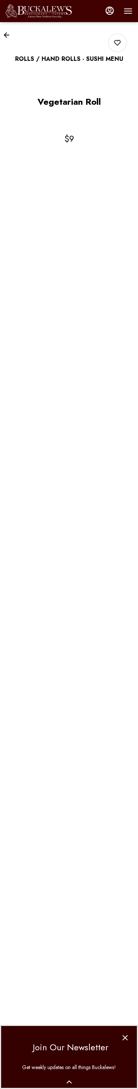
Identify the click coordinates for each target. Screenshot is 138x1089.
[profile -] (109, 10)
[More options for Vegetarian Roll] (117, 43)
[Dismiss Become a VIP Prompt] (125, 1038)
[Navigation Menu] (128, 11)
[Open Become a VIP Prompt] (69, 1082)
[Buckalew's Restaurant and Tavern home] (39, 11)
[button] (9, 35)
